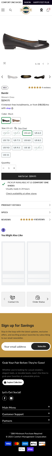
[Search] (10, 10)
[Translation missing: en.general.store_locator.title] (41, 10)
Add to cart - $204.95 (27, 176)
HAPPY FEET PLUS (41, 2)
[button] (43, 63)
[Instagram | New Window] (11, 398)
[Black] (6, 120)
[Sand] (16, 120)
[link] (13, 276)
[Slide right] (47, 299)
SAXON (27, 2)
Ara (5, 88)
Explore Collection (14, 382)
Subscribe (42, 346)
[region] (26, 188)
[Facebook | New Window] (4, 398)
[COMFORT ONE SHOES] (26, 10)
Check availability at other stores (21, 193)
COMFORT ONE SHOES (11, 2)
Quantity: (5, 162)
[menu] (3, 10)
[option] (26, 41)
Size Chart (22, 128)
